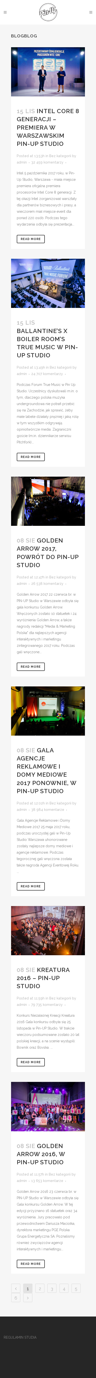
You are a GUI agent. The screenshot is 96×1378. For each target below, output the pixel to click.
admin (22, 162)
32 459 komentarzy (47, 162)
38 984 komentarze (47, 810)
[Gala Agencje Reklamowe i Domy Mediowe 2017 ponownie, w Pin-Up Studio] (48, 711)
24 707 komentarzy (47, 374)
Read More (31, 239)
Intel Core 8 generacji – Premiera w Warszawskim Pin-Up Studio (48, 127)
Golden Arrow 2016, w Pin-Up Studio (41, 1154)
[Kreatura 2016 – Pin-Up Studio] (48, 930)
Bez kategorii (60, 156)
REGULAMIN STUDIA (20, 1337)
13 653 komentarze (47, 1181)
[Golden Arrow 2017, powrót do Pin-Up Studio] (48, 501)
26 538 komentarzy (47, 584)
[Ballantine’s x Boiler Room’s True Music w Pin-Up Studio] (48, 283)
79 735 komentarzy (47, 1005)
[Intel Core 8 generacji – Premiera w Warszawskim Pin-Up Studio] (48, 71)
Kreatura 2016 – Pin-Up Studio (43, 978)
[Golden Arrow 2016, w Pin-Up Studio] (48, 1106)
